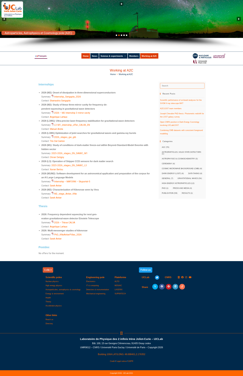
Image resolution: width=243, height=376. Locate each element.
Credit (112, 361)
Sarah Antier (56, 185)
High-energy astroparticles (178, 183)
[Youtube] (190, 277)
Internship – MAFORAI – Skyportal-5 (72, 181)
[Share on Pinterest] (168, 286)
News (94, 56)
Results (187, 193)
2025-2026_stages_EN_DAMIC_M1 (69, 153)
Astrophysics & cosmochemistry (180, 159)
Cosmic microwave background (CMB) (182, 169)
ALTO (117, 281)
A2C (165, 147)
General (167, 178)
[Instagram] (186, 277)
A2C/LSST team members (171, 108)
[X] (179, 277)
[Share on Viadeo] (182, 286)
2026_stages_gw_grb (65, 137)
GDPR (130, 361)
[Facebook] (182, 277)
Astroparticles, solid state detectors (181, 153)
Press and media (182, 188)
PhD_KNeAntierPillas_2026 (68, 234)
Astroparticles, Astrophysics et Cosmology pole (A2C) (38, 33)
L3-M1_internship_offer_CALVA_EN (72, 125)
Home (86, 56)
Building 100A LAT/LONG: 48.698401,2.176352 (121, 354)
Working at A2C (149, 56)
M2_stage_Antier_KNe (65, 193)
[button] (121, 4)
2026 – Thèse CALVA (64, 222)
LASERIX (118, 289)
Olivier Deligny (57, 157)
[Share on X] (155, 286)
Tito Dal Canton (57, 141)
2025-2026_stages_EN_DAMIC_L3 (69, 165)
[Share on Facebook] (162, 286)
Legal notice (121, 361)
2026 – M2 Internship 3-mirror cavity (72, 113)
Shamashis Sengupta (60, 100)
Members (133, 56)
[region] (121, 24)
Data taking (195, 173)
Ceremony (168, 164)
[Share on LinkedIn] (175, 286)
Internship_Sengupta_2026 (67, 96)
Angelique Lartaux (58, 117)
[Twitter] (157, 277)
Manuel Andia (56, 129)
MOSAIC (118, 285)
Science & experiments (112, 56)
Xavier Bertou (56, 169)
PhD (165, 188)
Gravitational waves (190, 178)
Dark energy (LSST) (173, 173)
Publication (169, 193)
